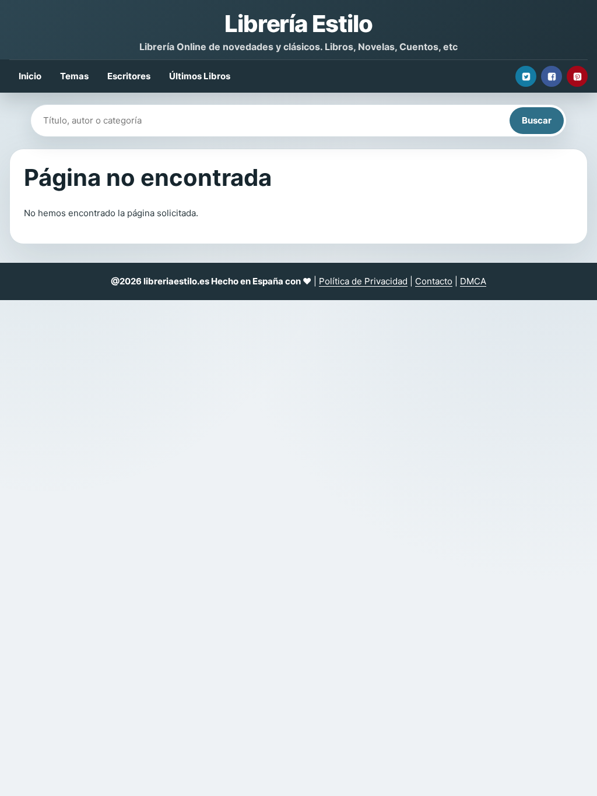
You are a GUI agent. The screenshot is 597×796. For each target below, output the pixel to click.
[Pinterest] (577, 76)
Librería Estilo (298, 23)
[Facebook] (551, 76)
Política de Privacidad (363, 281)
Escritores (128, 76)
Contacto (433, 281)
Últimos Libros (199, 76)
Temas (74, 76)
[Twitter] (525, 76)
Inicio (30, 76)
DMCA (473, 281)
